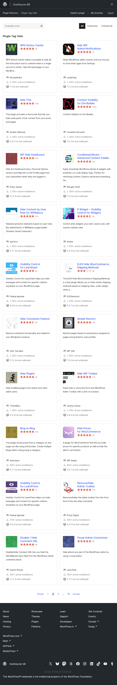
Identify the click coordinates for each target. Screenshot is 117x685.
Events (92, 616)
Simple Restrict (86, 318)
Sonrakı (76, 594)
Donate (93, 621)
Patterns (35, 626)
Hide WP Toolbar (87, 373)
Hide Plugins (27, 373)
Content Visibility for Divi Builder (87, 101)
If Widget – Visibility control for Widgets (89, 211)
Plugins (35, 621)
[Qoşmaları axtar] (41, 26)
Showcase (36, 611)
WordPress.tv (68, 626)
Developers (66, 621)
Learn (63, 611)
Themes (35, 616)
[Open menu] (112, 4)
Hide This (25, 99)
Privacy (7, 626)
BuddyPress (10, 651)
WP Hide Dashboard (32, 154)
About (6, 611)
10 (68, 593)
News (6, 616)
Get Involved (95, 611)
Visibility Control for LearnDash (30, 266)
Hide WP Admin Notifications (89, 47)
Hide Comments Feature (35, 318)
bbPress (8, 646)
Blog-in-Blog (27, 428)
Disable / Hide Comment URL (29, 539)
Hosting (7, 621)
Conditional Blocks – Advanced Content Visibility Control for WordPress (94, 156)
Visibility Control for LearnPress (30, 485)
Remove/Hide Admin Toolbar (86, 485)
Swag (92, 626)
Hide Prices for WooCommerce (89, 430)
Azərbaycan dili (18, 663)
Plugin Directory (10, 13)
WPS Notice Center (32, 45)
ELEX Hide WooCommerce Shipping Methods (93, 266)
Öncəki (40, 594)
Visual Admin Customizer (92, 537)
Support (64, 616)
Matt (7, 641)
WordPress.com (12, 636)
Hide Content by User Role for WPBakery (33, 211)
